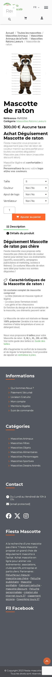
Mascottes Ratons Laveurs (31, 121)
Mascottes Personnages (24, 456)
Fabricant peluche (29, 585)
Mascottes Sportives (22, 461)
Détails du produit (22, 233)
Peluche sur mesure (18, 575)
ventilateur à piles (27, 355)
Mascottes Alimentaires (24, 452)
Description (17, 226)
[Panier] (25, 18)
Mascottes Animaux (22, 438)
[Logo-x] (17, 516)
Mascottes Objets (21, 447)
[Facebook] (9, 516)
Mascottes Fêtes (20, 443)
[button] (9, 19)
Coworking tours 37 (28, 599)
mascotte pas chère (17, 578)
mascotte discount (16, 588)
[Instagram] (26, 516)
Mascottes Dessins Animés (25, 465)
